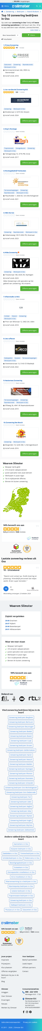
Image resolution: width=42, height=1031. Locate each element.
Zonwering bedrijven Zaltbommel (21, 830)
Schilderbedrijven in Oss (12, 858)
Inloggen (4, 992)
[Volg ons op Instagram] (27, 1012)
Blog (3, 981)
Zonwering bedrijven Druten (21, 745)
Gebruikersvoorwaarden (10, 1022)
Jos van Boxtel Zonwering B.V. (16, 90)
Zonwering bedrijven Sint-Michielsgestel (21, 787)
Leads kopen (27, 964)
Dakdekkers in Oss (10, 853)
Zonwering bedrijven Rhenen (21, 773)
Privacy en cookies (30, 1022)
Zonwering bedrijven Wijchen (21, 825)
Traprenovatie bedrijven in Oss (21, 896)
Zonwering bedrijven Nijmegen (21, 769)
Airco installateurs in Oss (21, 877)
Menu (6, 6)
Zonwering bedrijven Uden (21, 802)
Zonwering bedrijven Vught (21, 820)
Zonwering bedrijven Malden (21, 764)
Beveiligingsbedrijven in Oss (21, 863)
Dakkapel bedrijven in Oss (21, 905)
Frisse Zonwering (11, 45)
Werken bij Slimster (9, 1008)
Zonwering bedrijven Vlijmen (21, 816)
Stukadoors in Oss (21, 867)
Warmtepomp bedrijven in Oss (21, 886)
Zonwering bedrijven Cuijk (21, 741)
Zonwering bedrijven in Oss (21, 900)
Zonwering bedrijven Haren (21, 755)
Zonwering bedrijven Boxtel (21, 736)
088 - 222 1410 (31, 992)
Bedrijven (20, 11)
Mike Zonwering (11, 252)
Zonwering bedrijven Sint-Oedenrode (21, 792)
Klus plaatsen (6, 967)
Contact (25, 971)
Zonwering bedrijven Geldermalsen (21, 750)
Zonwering (10, 11)
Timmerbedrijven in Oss (29, 853)
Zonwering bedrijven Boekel (21, 731)
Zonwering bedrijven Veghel (21, 806)
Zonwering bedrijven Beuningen (21, 727)
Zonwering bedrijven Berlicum (21, 722)
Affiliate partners (29, 967)
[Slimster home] (21, 6)
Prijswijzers (5, 964)
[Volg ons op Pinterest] (30, 1012)
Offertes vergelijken (9, 971)
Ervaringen (5, 1000)
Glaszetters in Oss (30, 910)
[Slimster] (3, 11)
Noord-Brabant (33, 11)
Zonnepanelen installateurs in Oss (21, 872)
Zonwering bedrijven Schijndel (21, 783)
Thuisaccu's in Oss (12, 910)
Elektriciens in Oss (32, 858)
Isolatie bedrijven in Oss (21, 891)
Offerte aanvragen (29, 81)
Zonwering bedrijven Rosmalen (21, 778)
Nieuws (4, 1004)
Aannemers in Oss (21, 844)
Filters (32, 35)
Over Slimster (6, 996)
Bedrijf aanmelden (29, 960)
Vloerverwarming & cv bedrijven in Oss (21, 881)
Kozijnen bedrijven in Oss (21, 849)
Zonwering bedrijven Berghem (21, 717)
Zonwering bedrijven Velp (21, 811)
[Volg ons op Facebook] (23, 1012)
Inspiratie (5, 960)
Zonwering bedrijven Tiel (21, 797)
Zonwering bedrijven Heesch (21, 759)
